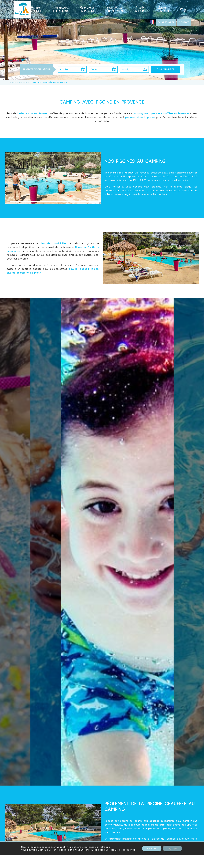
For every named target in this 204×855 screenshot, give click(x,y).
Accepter (152, 848)
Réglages (172, 848)
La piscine (87, 9)
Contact (162, 9)
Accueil (36, 9)
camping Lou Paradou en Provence (128, 172)
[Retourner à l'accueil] (22, 9)
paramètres (129, 850)
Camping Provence (19, 83)
